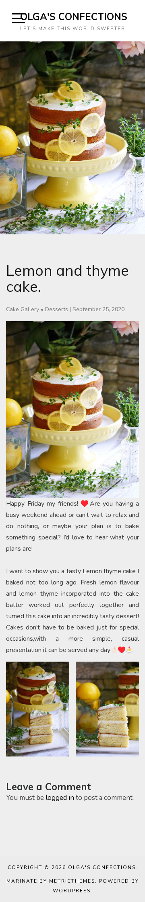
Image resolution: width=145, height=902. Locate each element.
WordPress (72, 891)
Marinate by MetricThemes (50, 881)
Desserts (56, 309)
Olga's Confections (73, 16)
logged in (60, 797)
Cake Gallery (22, 309)
